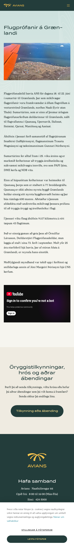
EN (60, 5)
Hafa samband (37, 481)
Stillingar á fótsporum (37, 530)
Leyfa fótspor (37, 539)
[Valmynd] (68, 5)
